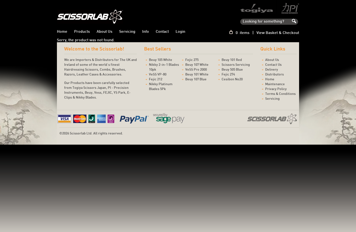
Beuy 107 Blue (196, 79)
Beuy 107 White (197, 64)
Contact (162, 32)
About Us (104, 32)
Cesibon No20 (232, 79)
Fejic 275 (192, 60)
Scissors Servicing (236, 64)
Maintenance (275, 84)
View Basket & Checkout (277, 33)
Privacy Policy (276, 89)
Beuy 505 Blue (232, 69)
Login (180, 32)
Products (82, 32)
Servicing (127, 32)
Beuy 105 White (160, 60)
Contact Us (273, 64)
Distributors (274, 74)
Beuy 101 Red (232, 60)
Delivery (271, 69)
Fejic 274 (228, 74)
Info (145, 32)
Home (62, 32)
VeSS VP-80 (157, 74)
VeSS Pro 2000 (196, 69)
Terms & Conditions (280, 94)
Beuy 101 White (197, 74)
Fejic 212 (155, 79)
